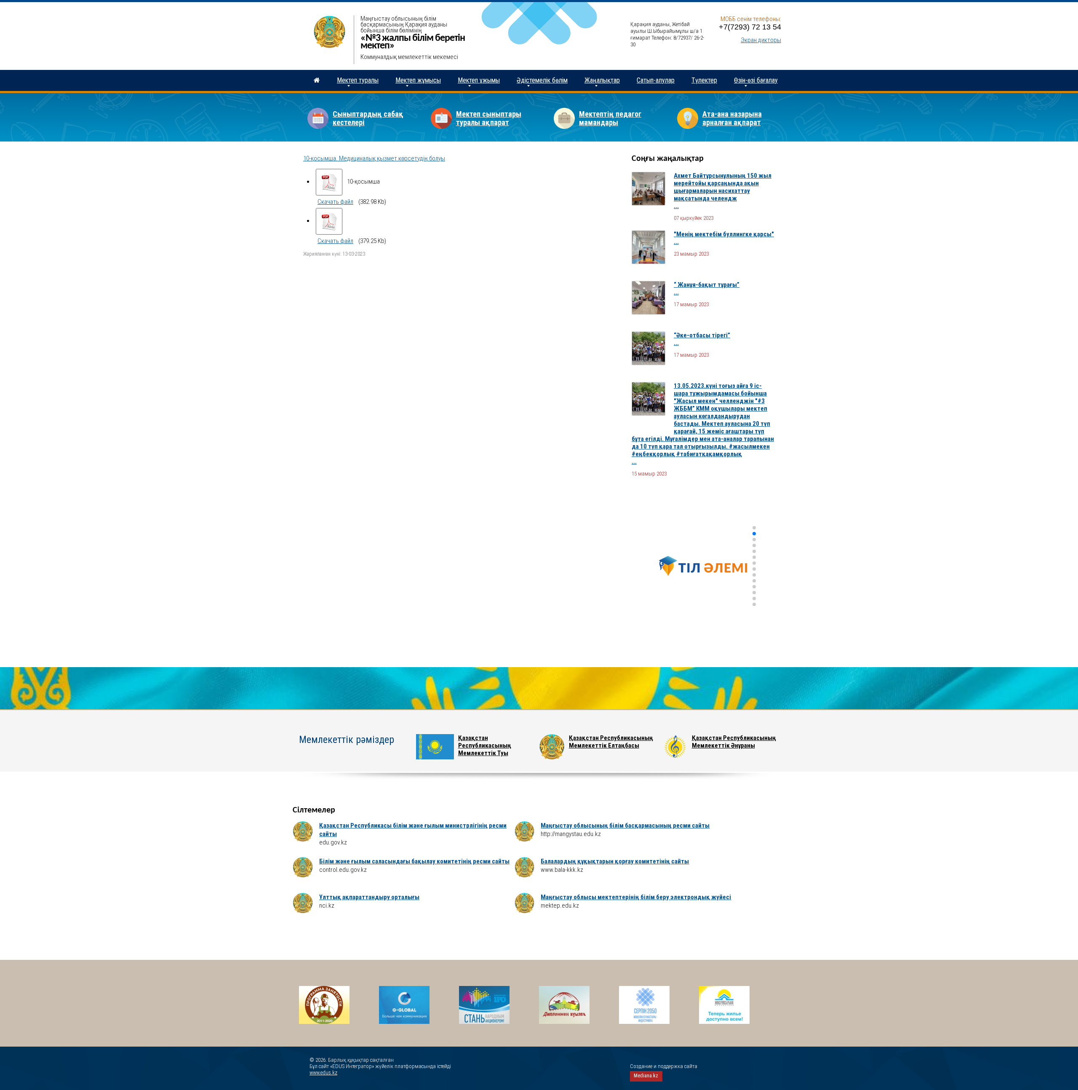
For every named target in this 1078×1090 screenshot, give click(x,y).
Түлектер (704, 80)
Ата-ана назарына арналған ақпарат (732, 118)
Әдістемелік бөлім (542, 80)
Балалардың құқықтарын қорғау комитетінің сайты (615, 861)
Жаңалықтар (602, 80)
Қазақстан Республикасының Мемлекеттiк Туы (484, 745)
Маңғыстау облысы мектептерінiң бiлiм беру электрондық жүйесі (636, 897)
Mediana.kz (646, 1076)
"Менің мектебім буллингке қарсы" (724, 234)
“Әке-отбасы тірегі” (702, 335)
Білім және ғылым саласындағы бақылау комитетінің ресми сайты (414, 861)
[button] (754, 527)
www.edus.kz (323, 1072)
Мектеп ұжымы (479, 80)
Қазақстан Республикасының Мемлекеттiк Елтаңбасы (611, 741)
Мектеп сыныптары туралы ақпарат (488, 118)
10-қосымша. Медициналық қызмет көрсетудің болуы (374, 158)
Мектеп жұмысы (418, 80)
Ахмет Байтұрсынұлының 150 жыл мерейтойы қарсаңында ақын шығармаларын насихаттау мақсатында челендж (722, 187)
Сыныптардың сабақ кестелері (368, 118)
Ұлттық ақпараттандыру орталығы (369, 897)
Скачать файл (335, 202)
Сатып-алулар (656, 80)
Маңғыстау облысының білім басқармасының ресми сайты (625, 825)
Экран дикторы (761, 40)
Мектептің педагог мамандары (610, 118)
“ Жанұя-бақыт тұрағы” (706, 285)
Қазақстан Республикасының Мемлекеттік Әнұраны (734, 741)
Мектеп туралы (358, 80)
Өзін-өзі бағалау (756, 80)
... (676, 206)
